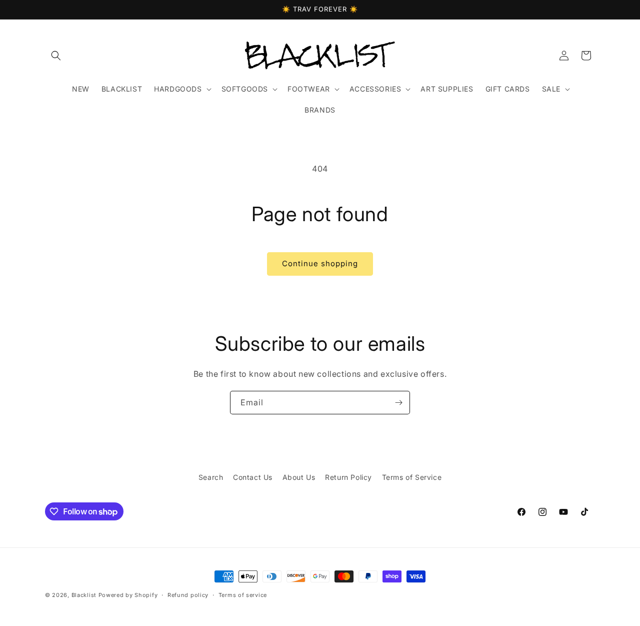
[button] (56, 56)
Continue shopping (320, 263)
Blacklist (84, 594)
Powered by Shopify (128, 594)
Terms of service (242, 594)
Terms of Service (412, 477)
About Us (299, 477)
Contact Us (252, 477)
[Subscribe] (399, 402)
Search (211, 477)
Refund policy (188, 594)
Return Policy (348, 477)
